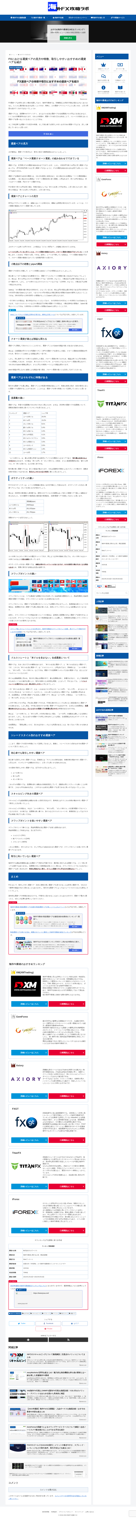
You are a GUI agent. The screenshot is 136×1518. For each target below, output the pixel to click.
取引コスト (64, 1313)
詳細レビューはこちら (30, 1004)
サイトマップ (79, 1512)
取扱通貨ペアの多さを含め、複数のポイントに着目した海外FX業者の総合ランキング (40, 932)
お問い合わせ (89, 1512)
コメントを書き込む (48, 1490)
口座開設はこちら (67, 1004)
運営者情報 (45, 1512)
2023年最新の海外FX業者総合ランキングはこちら (28, 1286)
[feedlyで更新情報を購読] (28, 1339)
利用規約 (54, 1512)
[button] (126, 593)
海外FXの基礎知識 (16, 1313)
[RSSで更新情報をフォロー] (68, 1339)
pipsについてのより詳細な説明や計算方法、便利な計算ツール (32, 314)
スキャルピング (36, 1313)
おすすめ (26, 1313)
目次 (47, 134)
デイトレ (55, 1313)
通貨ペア (73, 1313)
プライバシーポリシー (66, 1512)
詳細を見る (68, 38)
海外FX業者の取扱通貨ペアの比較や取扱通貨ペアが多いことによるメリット (37, 907)
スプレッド (47, 1313)
